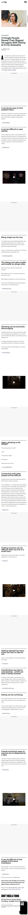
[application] (14, 177)
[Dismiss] (26, 903)
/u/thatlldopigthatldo (7, 255)
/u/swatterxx (5, 663)
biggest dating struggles (10, 69)
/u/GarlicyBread (6, 122)
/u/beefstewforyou (6, 288)
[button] (14, 177)
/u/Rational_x (5, 509)
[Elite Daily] (4, 2)
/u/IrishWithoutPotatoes (8, 688)
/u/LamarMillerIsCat (7, 467)
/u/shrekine (5, 560)
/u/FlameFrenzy (6, 713)
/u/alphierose (5, 874)
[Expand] (22, 903)
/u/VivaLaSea (5, 769)
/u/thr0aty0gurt (6, 352)
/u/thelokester (5, 147)
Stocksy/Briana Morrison (27, 19)
